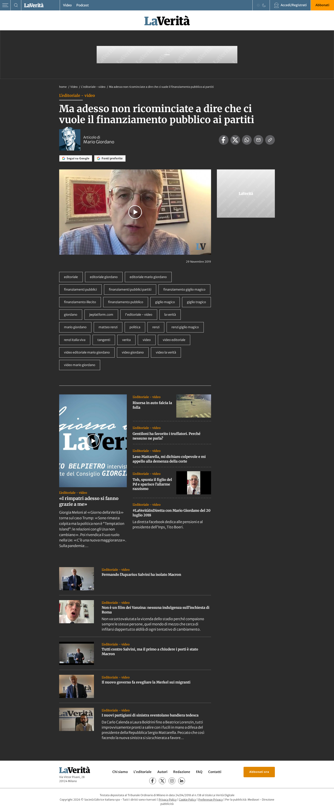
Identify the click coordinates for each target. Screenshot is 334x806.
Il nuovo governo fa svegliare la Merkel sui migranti (146, 682)
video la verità (166, 352)
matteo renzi (108, 327)
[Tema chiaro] (258, 5)
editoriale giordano (104, 277)
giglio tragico (196, 302)
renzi (155, 327)
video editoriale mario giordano (87, 352)
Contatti (214, 772)
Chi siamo (120, 772)
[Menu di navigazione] (5, 5)
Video (67, 5)
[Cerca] (16, 5)
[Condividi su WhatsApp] (247, 140)
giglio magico (165, 302)
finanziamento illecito (80, 302)
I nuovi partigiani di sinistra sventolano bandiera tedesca (150, 715)
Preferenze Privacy (210, 799)
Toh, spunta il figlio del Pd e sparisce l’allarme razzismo (152, 484)
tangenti (103, 340)
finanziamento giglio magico (184, 289)
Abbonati (322, 5)
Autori (162, 772)
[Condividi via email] (258, 140)
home (63, 87)
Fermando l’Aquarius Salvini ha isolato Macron (141, 574)
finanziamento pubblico (125, 302)
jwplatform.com (101, 314)
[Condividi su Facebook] (223, 140)
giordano (70, 314)
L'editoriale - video (93, 87)
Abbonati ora (259, 771)
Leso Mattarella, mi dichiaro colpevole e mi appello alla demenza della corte (169, 458)
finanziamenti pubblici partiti (130, 289)
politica (135, 327)
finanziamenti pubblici (80, 289)
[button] (135, 212)
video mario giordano (79, 365)
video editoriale (174, 340)
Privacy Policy (168, 799)
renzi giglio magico (185, 327)
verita (126, 340)
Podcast (82, 5)
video (147, 340)
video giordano (133, 352)
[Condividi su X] (235, 140)
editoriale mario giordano (148, 277)
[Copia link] (270, 140)
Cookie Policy (187, 799)
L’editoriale (143, 772)
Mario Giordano (98, 141)
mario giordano (75, 327)
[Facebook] (152, 780)
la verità (170, 314)
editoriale (71, 277)
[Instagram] (172, 780)
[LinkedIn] (181, 780)
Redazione (181, 772)
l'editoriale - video (138, 314)
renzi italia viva (74, 340)
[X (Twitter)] (162, 780)
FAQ (199, 772)
